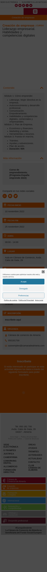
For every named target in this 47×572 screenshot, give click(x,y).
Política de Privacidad (26, 300)
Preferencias (23, 295)
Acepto (23, 281)
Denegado (23, 288)
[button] (43, 272)
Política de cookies (10, 300)
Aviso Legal (39, 300)
